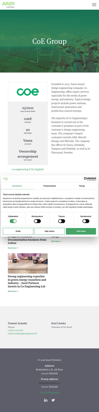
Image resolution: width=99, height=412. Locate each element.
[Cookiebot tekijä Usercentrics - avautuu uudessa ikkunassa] (85, 179)
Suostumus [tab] (17, 186)
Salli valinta (49, 231)
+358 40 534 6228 (15, 330)
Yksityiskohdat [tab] (49, 186)
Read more (12, 248)
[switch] (37, 221)
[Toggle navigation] (94, 5)
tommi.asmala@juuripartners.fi (22, 333)
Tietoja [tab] (82, 186)
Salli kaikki (81, 231)
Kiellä (18, 231)
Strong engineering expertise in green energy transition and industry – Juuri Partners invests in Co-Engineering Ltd (27, 281)
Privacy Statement (50, 392)
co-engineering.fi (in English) (28, 169)
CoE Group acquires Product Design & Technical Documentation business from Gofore (27, 238)
